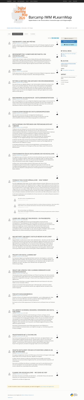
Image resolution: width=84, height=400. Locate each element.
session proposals (17, 34)
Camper (9, 1)
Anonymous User (19, 43)
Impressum (10, 397)
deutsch (65, 1)
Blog (27, 1)
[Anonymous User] (9, 45)
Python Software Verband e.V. (28, 395)
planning (33, 34)
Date (55, 38)
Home (14, 1)
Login (70, 1)
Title (52, 38)
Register (75, 1)
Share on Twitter (69, 44)
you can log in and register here (47, 386)
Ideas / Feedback (34, 1)
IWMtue (63, 54)
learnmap (64, 56)
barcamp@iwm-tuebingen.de (68, 70)
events (26, 34)
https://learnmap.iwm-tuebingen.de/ (69, 53)
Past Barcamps (21, 1)
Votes (58, 38)
